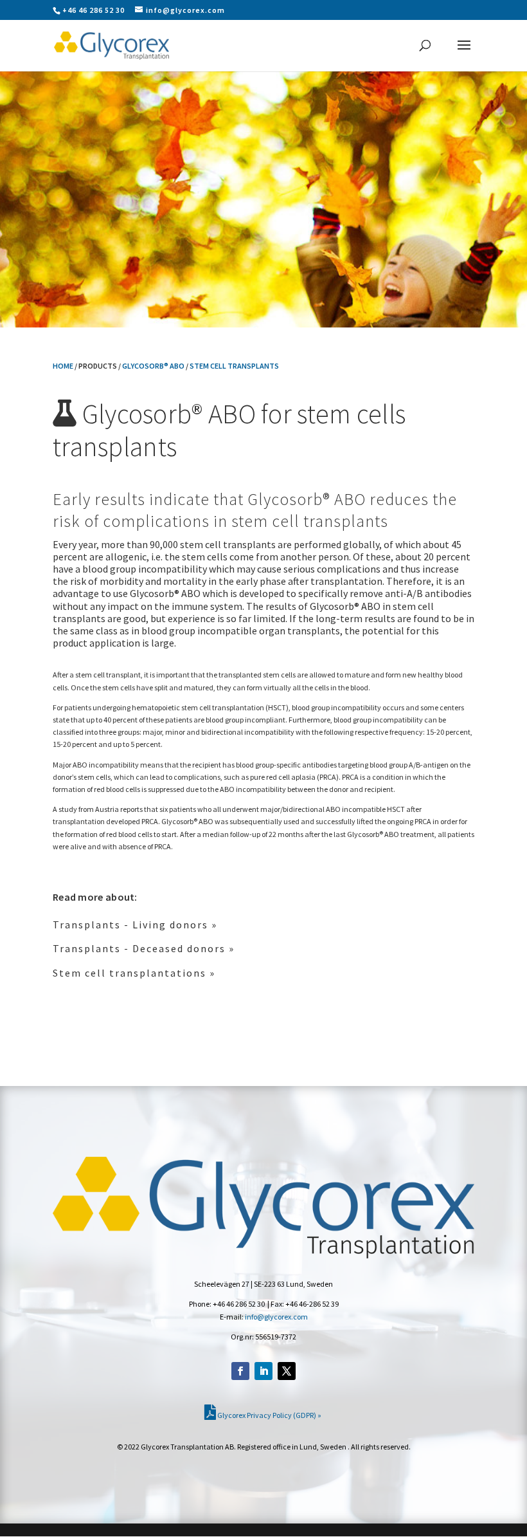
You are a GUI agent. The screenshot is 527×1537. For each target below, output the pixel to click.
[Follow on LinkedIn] (263, 1371)
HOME (63, 366)
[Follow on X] (287, 1371)
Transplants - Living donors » (135, 924)
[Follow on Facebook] (240, 1371)
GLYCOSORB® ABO (153, 366)
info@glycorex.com (276, 1316)
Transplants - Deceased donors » (144, 948)
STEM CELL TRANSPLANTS (234, 366)
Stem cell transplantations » (134, 972)
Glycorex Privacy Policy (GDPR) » (268, 1415)
